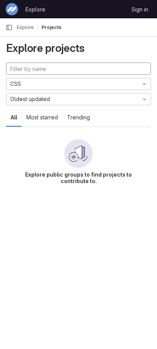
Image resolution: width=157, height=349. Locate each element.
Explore (35, 9)
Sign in (139, 9)
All (14, 117)
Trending (78, 117)
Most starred (42, 117)
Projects (51, 27)
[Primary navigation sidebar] (9, 27)
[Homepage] (11, 9)
